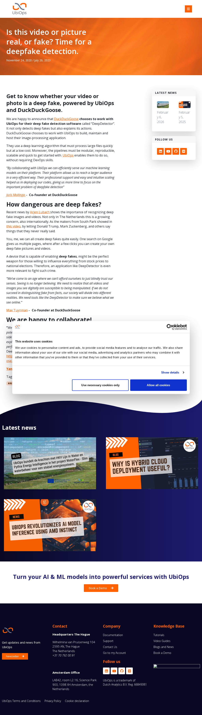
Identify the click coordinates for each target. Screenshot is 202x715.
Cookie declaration (77, 701)
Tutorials (158, 635)
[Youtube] (168, 151)
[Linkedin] (160, 151)
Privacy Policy (53, 701)
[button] (188, 8)
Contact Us (110, 647)
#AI (10, 383)
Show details (170, 372)
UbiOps (68, 155)
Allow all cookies (158, 385)
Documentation (113, 635)
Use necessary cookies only (100, 385)
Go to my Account (114, 653)
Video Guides (161, 641)
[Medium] (183, 151)
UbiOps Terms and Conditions (21, 701)
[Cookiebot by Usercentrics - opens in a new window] (169, 327)
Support (108, 641)
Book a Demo (162, 653)
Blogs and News (163, 647)
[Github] (175, 151)
